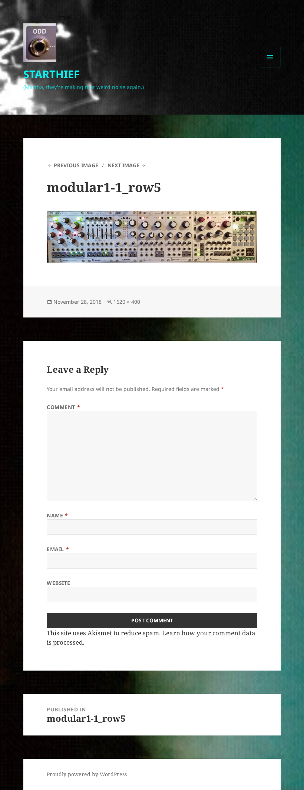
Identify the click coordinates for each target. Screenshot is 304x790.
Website (58, 582)
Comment (63, 407)
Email (58, 549)
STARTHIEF (51, 74)
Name (57, 515)
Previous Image (76, 165)
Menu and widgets (270, 67)
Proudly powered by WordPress (87, 774)
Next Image (123, 165)
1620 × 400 (126, 301)
